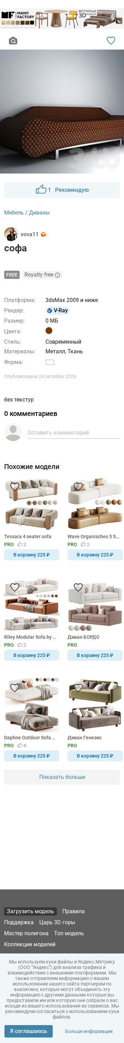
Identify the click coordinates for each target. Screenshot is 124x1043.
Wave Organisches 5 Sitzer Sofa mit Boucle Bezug (94, 536)
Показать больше (62, 777)
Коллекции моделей (29, 944)
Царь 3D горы (57, 922)
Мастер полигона (26, 933)
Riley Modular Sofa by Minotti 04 (30, 637)
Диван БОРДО (84, 637)
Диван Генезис (85, 737)
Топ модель (69, 933)
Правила (73, 911)
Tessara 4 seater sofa (27, 536)
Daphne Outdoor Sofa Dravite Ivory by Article (30, 737)
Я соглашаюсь (28, 1031)
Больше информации (89, 1031)
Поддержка (19, 922)
